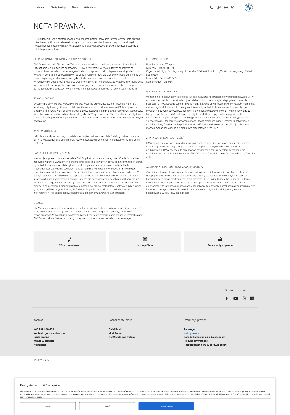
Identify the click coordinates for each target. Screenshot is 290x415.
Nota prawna (191, 333)
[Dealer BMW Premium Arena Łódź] (248, 7)
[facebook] (226, 301)
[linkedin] (252, 301)
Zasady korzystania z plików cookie (204, 337)
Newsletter (40, 344)
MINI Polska (115, 333)
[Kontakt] (218, 7)
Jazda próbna (41, 337)
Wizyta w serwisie (44, 340)
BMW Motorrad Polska (122, 337)
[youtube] (235, 301)
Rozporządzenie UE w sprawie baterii (205, 344)
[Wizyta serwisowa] (233, 7)
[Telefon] (211, 7)
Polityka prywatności (196, 340)
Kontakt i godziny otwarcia (49, 333)
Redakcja (189, 329)
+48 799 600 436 (44, 329)
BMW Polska (116, 329)
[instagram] (243, 301)
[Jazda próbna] (226, 7)
